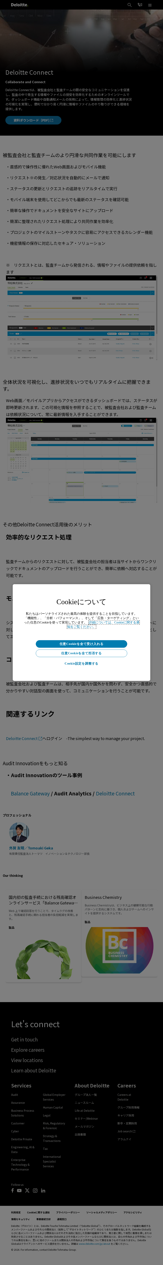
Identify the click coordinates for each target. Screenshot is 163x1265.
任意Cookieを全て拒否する (81, 653)
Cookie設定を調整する (81, 663)
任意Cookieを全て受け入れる (82, 644)
